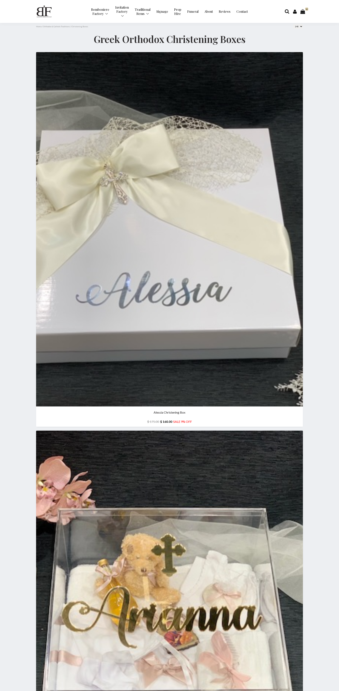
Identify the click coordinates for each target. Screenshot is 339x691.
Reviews (225, 11)
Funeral (193, 11)
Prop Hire (177, 11)
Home (39, 26)
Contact (242, 11)
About (208, 11)
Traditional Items (142, 11)
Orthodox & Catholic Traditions (56, 26)
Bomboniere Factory (100, 11)
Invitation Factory (122, 9)
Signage (162, 11)
